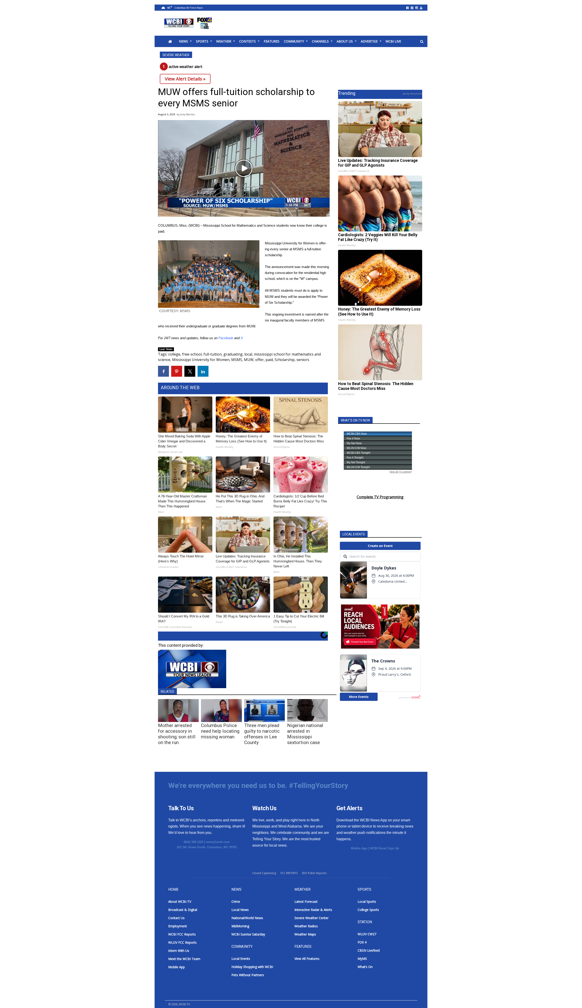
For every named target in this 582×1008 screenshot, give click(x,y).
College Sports (368, 910)
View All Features (306, 958)
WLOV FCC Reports (182, 942)
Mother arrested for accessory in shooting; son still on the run (177, 734)
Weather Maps (305, 934)
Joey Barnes (187, 114)
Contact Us (176, 918)
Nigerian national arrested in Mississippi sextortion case (305, 734)
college (174, 354)
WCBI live (393, 41)
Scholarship (285, 359)
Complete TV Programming (380, 496)
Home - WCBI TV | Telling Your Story (189, 23)
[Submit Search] (421, 41)
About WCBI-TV (179, 901)
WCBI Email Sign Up (384, 848)
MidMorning (240, 926)
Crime (235, 901)
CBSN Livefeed (369, 950)
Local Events (240, 958)
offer (259, 359)
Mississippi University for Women (200, 359)
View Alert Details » (185, 79)
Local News (166, 349)
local (248, 354)
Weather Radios (306, 926)
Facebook (225, 338)
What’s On (365, 967)
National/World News (247, 918)
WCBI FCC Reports (182, 934)
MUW (248, 359)
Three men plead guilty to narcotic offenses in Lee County (262, 734)
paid (269, 359)
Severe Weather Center (311, 918)
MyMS (362, 958)
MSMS (236, 359)
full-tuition (212, 354)
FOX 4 (362, 942)
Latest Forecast (306, 901)
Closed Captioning (264, 873)
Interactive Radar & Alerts (313, 910)
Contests (247, 41)
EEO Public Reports (314, 873)
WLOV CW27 (367, 934)
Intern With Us (178, 950)
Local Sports (367, 901)
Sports (202, 41)
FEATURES (271, 41)
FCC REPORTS (289, 873)
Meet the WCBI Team (184, 959)
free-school (192, 354)
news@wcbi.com (218, 842)
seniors (302, 359)
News (183, 41)
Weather (223, 41)
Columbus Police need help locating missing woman (220, 731)
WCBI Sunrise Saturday (248, 934)
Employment (177, 926)
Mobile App (359, 848)
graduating (233, 354)
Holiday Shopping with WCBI (252, 967)
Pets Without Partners (247, 975)
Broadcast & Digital (182, 910)
